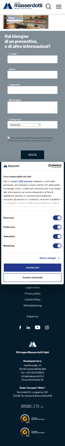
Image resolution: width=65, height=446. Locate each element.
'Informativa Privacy (37, 138)
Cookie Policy (32, 299)
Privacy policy (33, 293)
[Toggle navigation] (59, 6)
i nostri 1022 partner (21, 181)
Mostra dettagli (48, 258)
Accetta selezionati (32, 277)
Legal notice (32, 287)
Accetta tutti (32, 267)
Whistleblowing (32, 305)
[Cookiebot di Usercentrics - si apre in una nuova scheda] (48, 166)
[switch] (57, 227)
